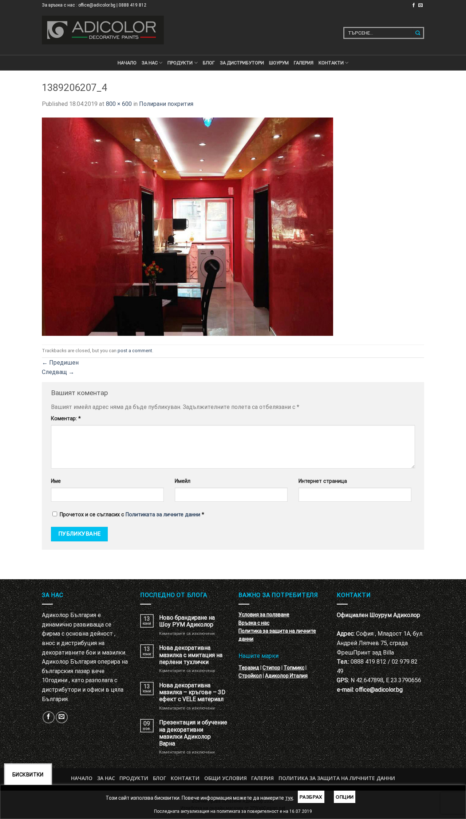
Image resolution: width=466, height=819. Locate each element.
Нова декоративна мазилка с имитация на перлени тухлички (190, 654)
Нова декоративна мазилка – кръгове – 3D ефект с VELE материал (192, 692)
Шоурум (279, 62)
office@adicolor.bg (379, 689)
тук (289, 798)
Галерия (303, 62)
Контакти (185, 778)
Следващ (58, 372)
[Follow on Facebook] (413, 5)
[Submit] (418, 33)
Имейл (182, 481)
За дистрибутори (242, 62)
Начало (127, 62)
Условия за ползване (263, 614)
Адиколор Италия (286, 676)
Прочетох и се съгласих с (132, 515)
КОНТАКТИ (331, 62)
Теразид (248, 668)
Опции (345, 797)
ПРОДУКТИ (180, 62)
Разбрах (311, 797)
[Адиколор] (103, 30)
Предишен (60, 362)
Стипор (271, 668)
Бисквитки (28, 775)
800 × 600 (119, 103)
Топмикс (294, 668)
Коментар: (66, 419)
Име (56, 481)
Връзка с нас (253, 623)
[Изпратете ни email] (420, 5)
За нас (150, 62)
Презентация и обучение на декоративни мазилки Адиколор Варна (193, 733)
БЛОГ (209, 62)
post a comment (135, 350)
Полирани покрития (166, 103)
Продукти (133, 778)
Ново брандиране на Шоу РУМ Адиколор (187, 621)
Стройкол (250, 676)
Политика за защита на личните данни (337, 778)
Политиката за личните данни (163, 515)
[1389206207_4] (187, 226)
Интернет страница (323, 481)
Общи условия (225, 778)
